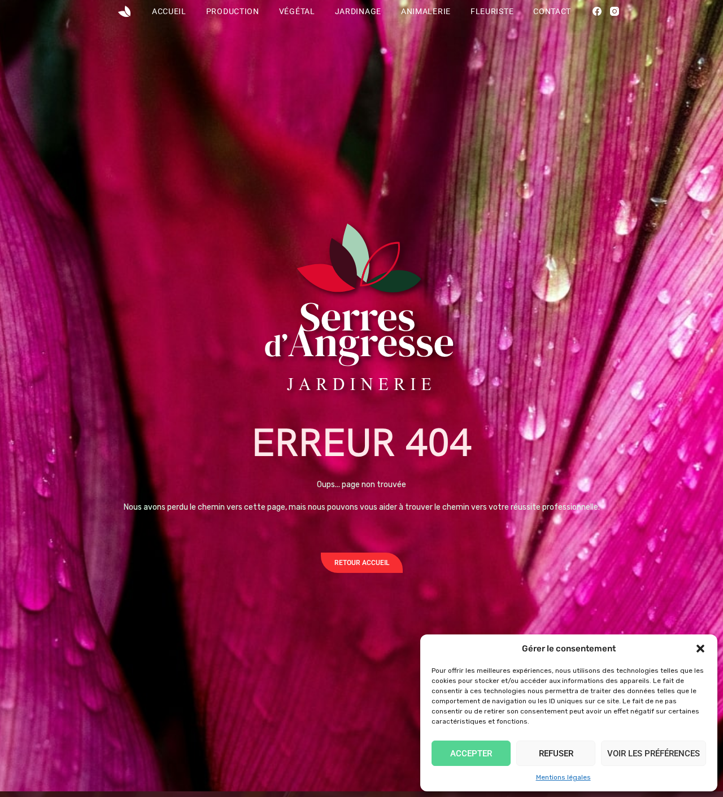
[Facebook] (597, 11)
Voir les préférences (653, 753)
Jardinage (358, 11)
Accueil (169, 11)
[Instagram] (614, 11)
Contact (552, 11)
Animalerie (426, 11)
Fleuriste (492, 11)
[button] (700, 648)
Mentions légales (563, 777)
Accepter (471, 753)
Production (232, 11)
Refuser (556, 753)
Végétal (297, 11)
